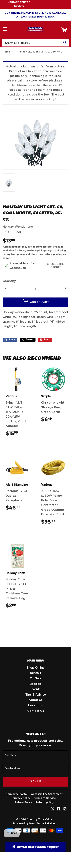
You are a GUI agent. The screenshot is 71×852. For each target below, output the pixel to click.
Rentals (35, 673)
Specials (35, 683)
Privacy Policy (21, 798)
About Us (36, 700)
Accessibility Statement (47, 794)
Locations (35, 705)
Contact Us (35, 710)
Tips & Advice (35, 694)
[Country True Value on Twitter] (52, 809)
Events (36, 689)
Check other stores (56, 266)
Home (6, 52)
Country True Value (39, 819)
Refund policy (45, 802)
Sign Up (35, 781)
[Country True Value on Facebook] (58, 809)
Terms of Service (45, 798)
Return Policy (23, 802)
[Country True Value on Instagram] (64, 809)
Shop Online (36, 667)
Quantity (9, 281)
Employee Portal (16, 794)
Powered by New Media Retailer (34, 823)
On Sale (35, 678)
